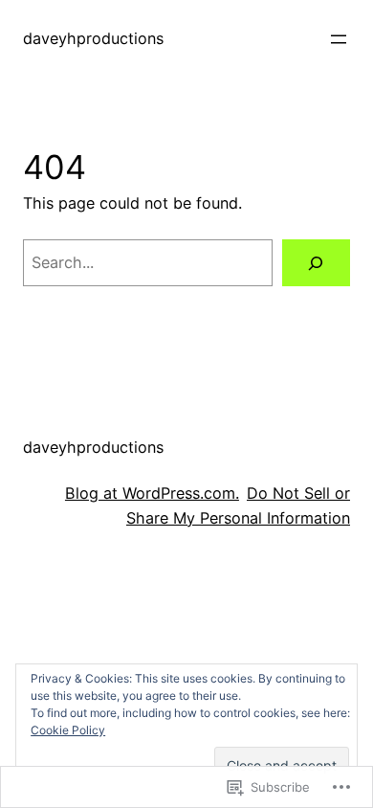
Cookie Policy (68, 730)
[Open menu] (338, 39)
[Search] (316, 263)
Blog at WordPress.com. (152, 493)
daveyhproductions (93, 38)
